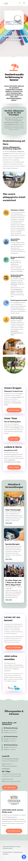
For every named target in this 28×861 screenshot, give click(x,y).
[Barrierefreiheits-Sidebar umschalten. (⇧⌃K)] (24, 857)
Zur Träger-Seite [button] (10, 787)
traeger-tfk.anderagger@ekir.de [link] (13, 781)
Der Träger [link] (6, 771)
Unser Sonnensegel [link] (13, 510)
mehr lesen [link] (8, 523)
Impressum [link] (6, 846)
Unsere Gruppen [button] (14, 410)
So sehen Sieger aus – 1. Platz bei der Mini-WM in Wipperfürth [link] (14, 582)
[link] (5, 2)
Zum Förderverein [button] (14, 831)
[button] (24, 4)
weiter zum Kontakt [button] (14, 647)
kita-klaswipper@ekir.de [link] (11, 766)
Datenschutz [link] (12, 846)
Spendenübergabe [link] (12, 544)
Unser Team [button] (14, 438)
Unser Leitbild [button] (14, 467)
